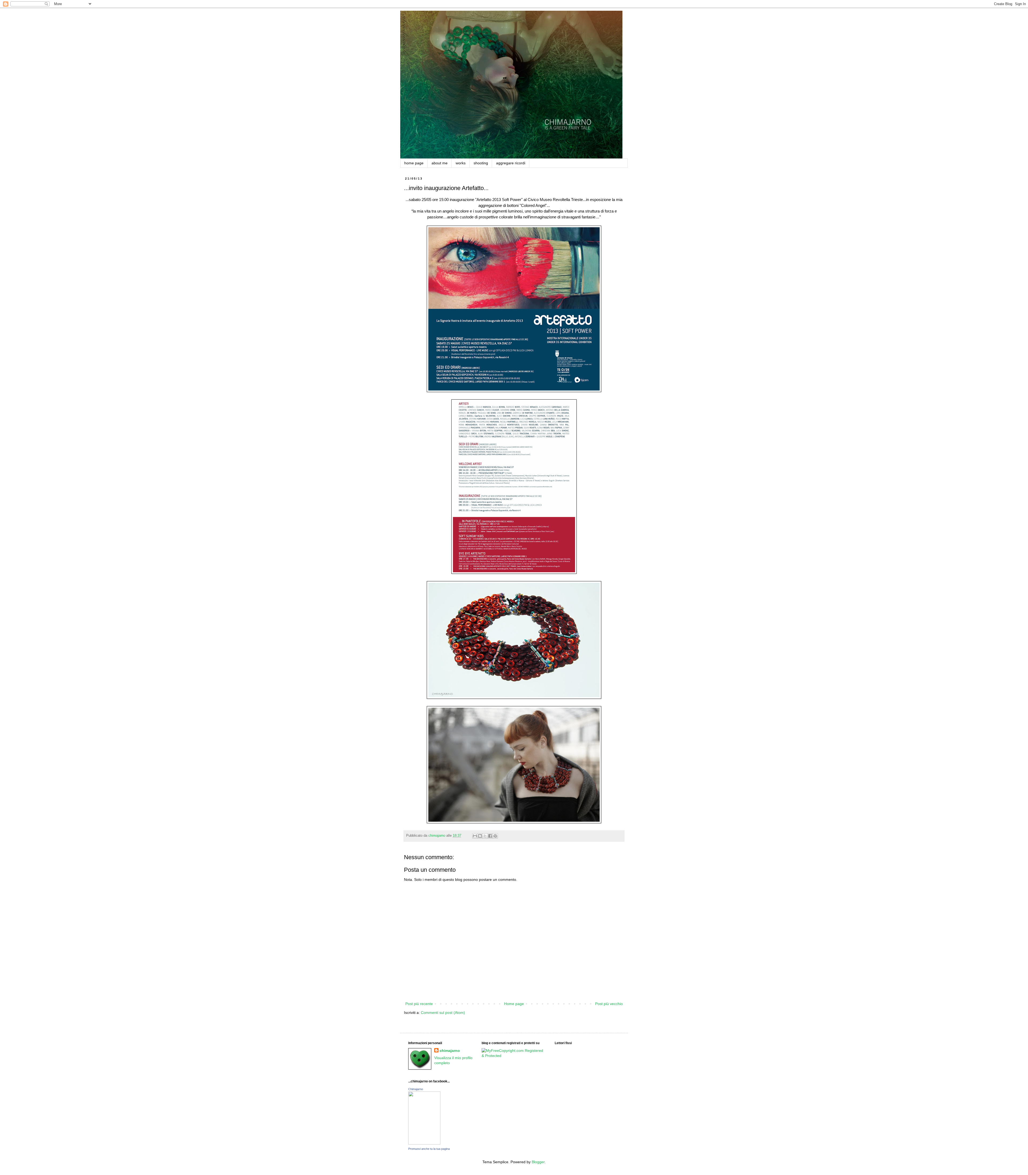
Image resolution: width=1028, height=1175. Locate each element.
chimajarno (450, 1050)
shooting (481, 163)
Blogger (538, 1162)
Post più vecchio (609, 1004)
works (461, 163)
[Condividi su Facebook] (490, 836)
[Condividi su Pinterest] (495, 836)
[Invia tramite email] (475, 836)
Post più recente (419, 1004)
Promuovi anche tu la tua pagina (429, 1148)
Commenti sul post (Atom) (443, 1012)
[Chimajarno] (424, 1143)
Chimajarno (415, 1089)
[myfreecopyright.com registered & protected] (514, 1055)
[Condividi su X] (485, 836)
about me (440, 163)
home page (414, 163)
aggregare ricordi (510, 163)
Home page (514, 1004)
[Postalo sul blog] (480, 836)
